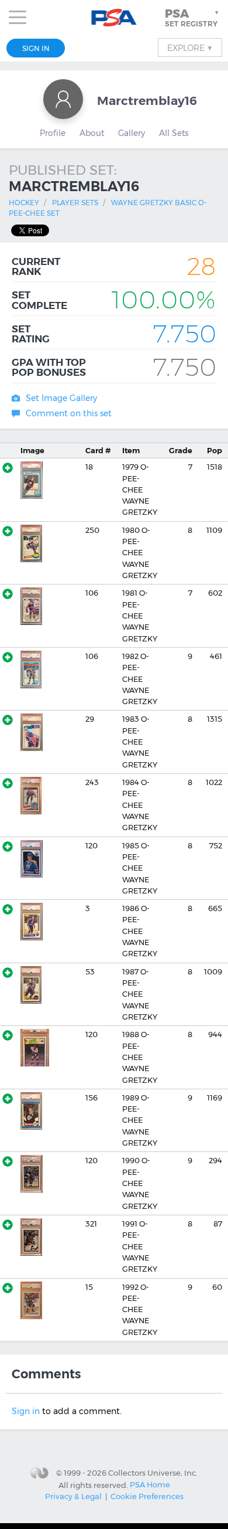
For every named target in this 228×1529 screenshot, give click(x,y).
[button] (193, 17)
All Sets (173, 133)
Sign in (26, 1411)
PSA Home (150, 1484)
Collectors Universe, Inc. (153, 1472)
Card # (97, 450)
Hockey (24, 202)
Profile (52, 133)
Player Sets (75, 202)
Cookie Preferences (147, 1496)
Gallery (131, 133)
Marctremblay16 (147, 100)
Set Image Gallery (61, 398)
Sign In (36, 48)
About (92, 133)
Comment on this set (69, 413)
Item (131, 450)
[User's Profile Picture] (63, 99)
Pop (214, 450)
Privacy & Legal (73, 1496)
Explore (190, 47)
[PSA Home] (114, 18)
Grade (180, 450)
